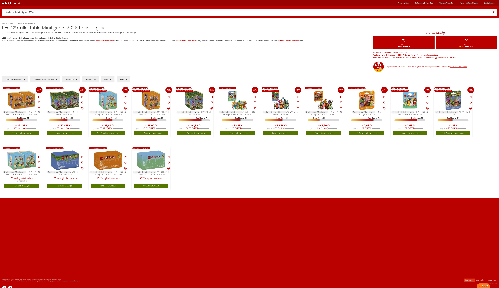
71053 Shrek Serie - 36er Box (199, 113)
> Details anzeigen (21, 185)
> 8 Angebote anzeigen (107, 133)
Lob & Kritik (483, 286)
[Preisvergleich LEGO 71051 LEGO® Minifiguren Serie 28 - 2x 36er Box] (21, 160)
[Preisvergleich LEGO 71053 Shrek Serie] (453, 100)
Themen (446, 3)
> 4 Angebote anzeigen (194, 133)
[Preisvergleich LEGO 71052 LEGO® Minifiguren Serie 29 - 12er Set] (323, 100)
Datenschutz (481, 280)
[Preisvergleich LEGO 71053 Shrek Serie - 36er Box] (194, 100)
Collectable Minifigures (14, 112)
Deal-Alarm (397, 57)
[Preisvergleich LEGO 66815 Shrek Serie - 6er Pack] (65, 160)
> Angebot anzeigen (21, 133)
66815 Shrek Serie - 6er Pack (70, 173)
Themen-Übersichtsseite (104, 40)
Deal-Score (445, 57)
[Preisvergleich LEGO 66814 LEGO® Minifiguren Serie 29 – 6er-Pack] (108, 160)
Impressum (492, 280)
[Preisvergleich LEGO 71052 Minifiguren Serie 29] (367, 100)
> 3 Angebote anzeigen (280, 133)
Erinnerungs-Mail (391, 52)
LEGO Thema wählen (14, 79)
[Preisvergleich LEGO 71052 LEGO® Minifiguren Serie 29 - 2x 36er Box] (22, 100)
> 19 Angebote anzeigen (367, 133)
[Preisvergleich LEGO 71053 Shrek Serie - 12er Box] (280, 100)
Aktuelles (424, 3)
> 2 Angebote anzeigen (323, 133)
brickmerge (469, 280)
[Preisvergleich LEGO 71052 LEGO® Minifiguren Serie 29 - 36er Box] (151, 100)
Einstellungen (489, 3)
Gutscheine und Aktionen (289, 40)
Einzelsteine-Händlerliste (186, 40)
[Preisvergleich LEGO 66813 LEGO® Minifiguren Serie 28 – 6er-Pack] (151, 160)
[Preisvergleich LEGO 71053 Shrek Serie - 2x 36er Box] (64, 100)
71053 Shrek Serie (460, 113)
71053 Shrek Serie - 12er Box (285, 113)
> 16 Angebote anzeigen (410, 133)
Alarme (469, 3)
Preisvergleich (403, 3)
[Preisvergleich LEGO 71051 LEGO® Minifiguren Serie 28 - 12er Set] (237, 100)
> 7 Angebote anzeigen (151, 133)
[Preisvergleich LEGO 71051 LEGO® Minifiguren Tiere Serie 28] (410, 100)
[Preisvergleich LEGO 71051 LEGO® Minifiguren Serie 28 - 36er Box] (108, 100)
